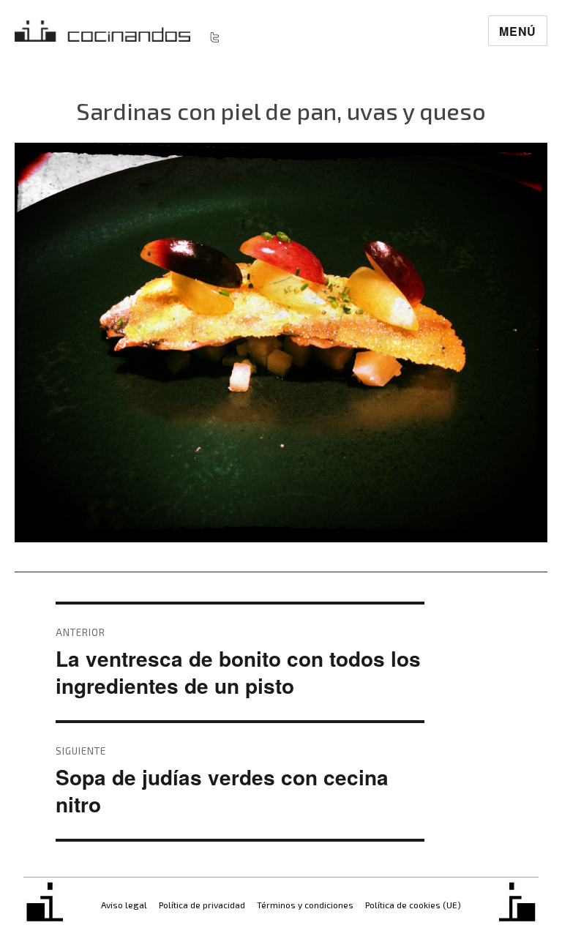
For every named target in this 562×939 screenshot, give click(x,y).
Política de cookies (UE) (413, 904)
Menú (517, 31)
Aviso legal (124, 904)
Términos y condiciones (305, 904)
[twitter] (214, 36)
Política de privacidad (202, 904)
